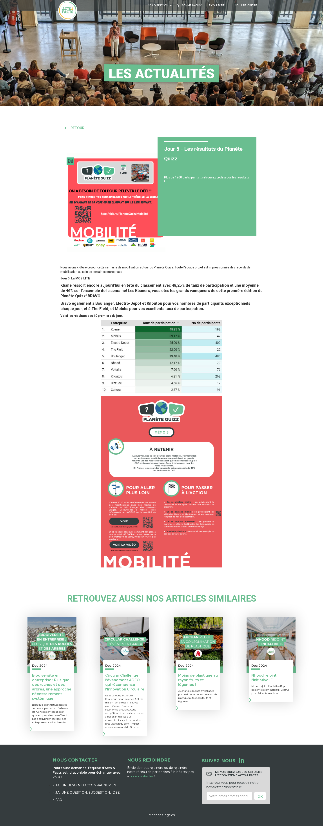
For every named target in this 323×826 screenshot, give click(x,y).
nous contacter (141, 776)
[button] (160, 5)
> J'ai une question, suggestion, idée (86, 793)
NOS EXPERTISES (158, 5)
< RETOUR (74, 128)
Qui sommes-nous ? (189, 5)
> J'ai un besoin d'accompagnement (85, 785)
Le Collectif (216, 5)
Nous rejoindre (246, 5)
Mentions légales (162, 815)
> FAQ (57, 800)
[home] (67, 10)
